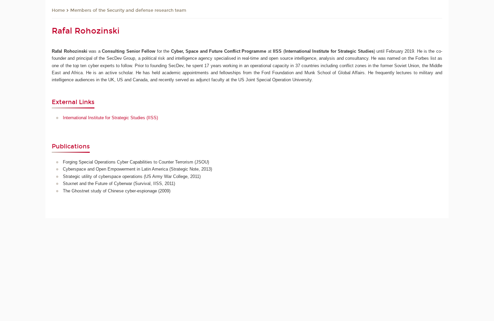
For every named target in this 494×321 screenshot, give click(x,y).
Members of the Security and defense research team (128, 10)
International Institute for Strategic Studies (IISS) (110, 117)
